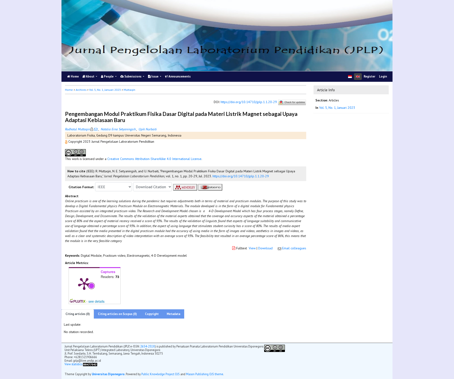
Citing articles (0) (77, 314)
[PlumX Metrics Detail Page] (84, 283)
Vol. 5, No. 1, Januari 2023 (105, 89)
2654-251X (147, 346)
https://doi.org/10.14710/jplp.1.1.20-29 (249, 102)
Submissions (133, 76)
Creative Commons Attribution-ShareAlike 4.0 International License (154, 159)
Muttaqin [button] (129, 89)
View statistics (73, 364)
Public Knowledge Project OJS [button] (160, 374)
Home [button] (69, 89)
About (90, 76)
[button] (66, 141)
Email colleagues (294, 248)
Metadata (173, 314)
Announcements (179, 76)
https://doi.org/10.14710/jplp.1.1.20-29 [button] (241, 176)
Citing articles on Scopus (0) (117, 314)
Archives (81, 89)
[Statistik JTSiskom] (90, 364)
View (252, 248)
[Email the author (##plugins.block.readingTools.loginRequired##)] (95, 129)
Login (383, 76)
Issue (155, 76)
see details (96, 301)
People (108, 76)
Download (265, 248)
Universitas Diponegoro (108, 374)
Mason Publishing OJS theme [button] (204, 374)
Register (369, 76)
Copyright (152, 314)
